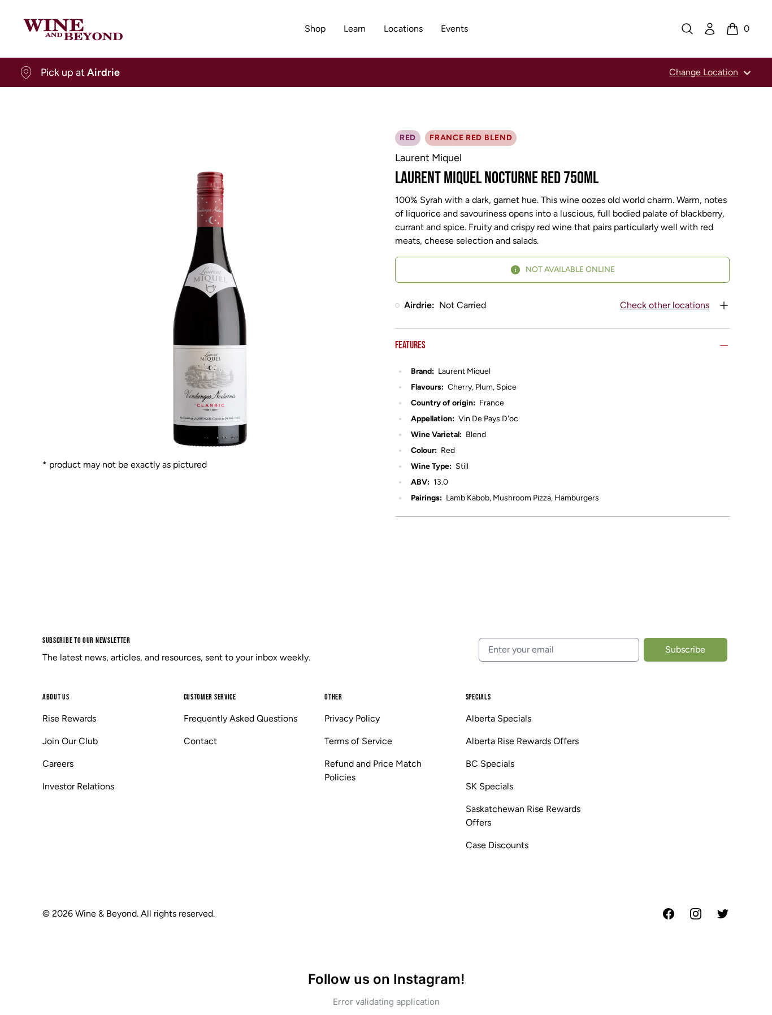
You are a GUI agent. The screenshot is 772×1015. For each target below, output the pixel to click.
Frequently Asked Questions (240, 718)
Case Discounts (497, 845)
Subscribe (685, 649)
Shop (315, 28)
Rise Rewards (69, 718)
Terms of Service (358, 741)
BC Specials (490, 763)
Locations (403, 28)
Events (454, 28)
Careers (57, 763)
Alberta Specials (498, 718)
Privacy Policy (352, 718)
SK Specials (489, 786)
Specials (478, 697)
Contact (200, 741)
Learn (355, 28)
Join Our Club (70, 741)
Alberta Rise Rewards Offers (522, 741)
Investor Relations (78, 786)
